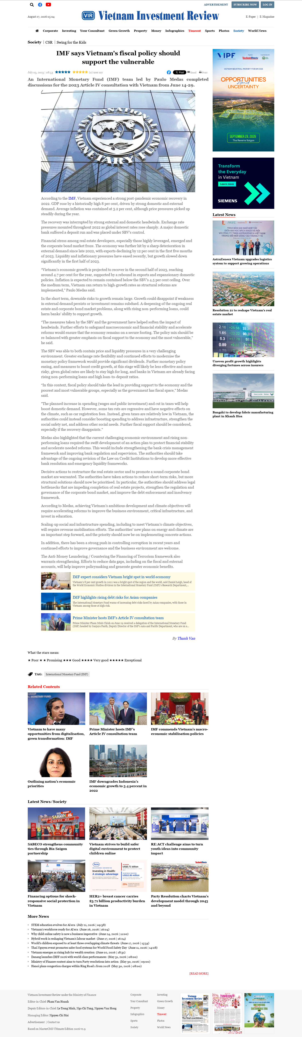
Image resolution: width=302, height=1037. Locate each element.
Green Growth (119, 30)
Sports (210, 30)
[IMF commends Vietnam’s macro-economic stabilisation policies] (180, 708)
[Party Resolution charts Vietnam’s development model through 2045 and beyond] (180, 876)
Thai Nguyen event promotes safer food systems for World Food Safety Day (79, 947)
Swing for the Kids (71, 42)
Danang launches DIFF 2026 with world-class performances (69, 957)
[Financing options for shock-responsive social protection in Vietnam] (56, 876)
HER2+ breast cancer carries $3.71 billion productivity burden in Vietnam (117, 900)
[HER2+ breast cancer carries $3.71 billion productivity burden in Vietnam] (118, 876)
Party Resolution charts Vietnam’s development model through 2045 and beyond (180, 900)
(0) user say (96, 72)
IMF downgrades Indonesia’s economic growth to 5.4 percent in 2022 (118, 786)
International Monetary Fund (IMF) (67, 674)
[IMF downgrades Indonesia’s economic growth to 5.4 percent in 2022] (118, 761)
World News (257, 30)
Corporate (50, 30)
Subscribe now (245, 4)
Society (238, 30)
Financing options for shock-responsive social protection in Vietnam (54, 900)
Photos (224, 30)
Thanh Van (186, 638)
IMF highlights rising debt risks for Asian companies (115, 597)
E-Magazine (267, 16)
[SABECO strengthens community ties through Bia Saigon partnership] (56, 823)
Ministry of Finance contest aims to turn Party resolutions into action (75, 961)
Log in (267, 4)
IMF (72, 198)
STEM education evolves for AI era (53, 925)
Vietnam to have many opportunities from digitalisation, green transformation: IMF (56, 733)
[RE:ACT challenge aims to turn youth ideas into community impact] (180, 823)
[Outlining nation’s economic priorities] (56, 761)
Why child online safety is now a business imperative (64, 934)
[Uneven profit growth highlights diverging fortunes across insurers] (243, 340)
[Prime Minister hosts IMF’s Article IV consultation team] (118, 708)
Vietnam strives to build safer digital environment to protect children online (114, 848)
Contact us (53, 1022)
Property (140, 30)
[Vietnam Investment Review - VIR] (151, 26)
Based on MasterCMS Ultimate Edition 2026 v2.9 (56, 1029)
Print (204, 72)
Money (156, 30)
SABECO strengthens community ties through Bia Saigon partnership (55, 848)
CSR (49, 42)
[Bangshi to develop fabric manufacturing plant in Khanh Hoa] (243, 391)
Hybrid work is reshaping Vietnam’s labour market (63, 938)
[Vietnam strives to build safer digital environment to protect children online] (118, 823)
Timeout (194, 30)
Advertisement (216, 4)
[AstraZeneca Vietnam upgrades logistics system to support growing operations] (243, 238)
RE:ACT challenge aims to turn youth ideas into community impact (177, 848)
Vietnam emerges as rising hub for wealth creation (63, 952)
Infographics (174, 30)
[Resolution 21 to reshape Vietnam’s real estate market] (243, 289)
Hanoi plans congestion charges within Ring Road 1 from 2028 (71, 966)
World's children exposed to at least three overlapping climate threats (75, 943)
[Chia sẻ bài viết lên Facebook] (169, 72)
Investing (69, 30)
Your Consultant (92, 30)
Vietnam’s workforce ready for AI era (55, 929)
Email (193, 72)
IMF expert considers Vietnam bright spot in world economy (122, 576)
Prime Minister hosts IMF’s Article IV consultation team (118, 617)
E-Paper (251, 16)
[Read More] (199, 973)
